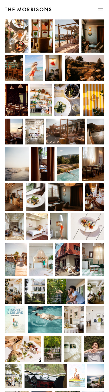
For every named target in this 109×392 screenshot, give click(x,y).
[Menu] (100, 9)
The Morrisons (28, 9)
